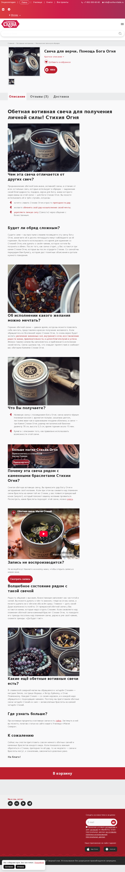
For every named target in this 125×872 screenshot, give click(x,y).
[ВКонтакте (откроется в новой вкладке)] (3, 9)
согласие (94, 829)
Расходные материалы (25, 43)
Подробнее (39, 862)
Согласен (9, 867)
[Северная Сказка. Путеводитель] (16, 803)
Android (112, 849)
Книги (49, 2)
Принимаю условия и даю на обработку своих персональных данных (101, 832)
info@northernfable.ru (114, 2)
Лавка (24, 2)
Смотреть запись (20, 579)
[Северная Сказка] (10, 803)
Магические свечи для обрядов (48, 43)
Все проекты (62, 2)
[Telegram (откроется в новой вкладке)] (9, 9)
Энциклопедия (8, 2)
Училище (37, 2)
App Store (94, 849)
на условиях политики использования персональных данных (101, 834)
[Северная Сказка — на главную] (10, 24)
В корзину (62, 773)
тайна (58, 720)
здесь (70, 499)
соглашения (110, 827)
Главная (11, 43)
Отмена (20, 867)
